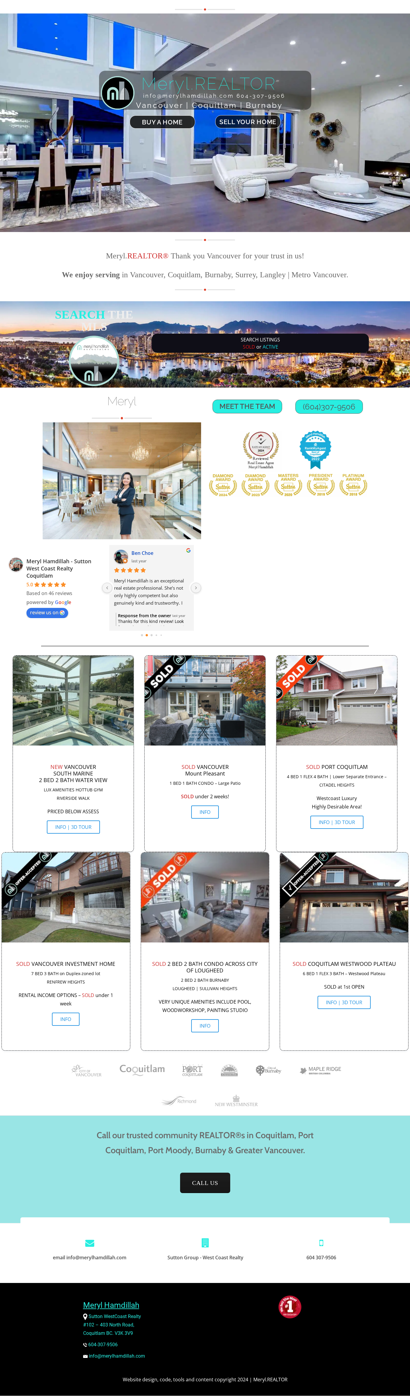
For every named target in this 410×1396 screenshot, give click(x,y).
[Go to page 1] (147, 635)
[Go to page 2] (152, 635)
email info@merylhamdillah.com (89, 1257)
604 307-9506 (321, 1257)
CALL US (211, 1182)
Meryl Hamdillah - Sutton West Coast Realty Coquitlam (58, 568)
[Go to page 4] (161, 635)
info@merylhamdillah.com (117, 1356)
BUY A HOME (162, 122)
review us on (44, 612)
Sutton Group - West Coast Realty (205, 1257)
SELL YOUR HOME (247, 122)
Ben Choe (142, 553)
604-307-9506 (102, 1344)
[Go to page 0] (142, 635)
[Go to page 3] (156, 635)
